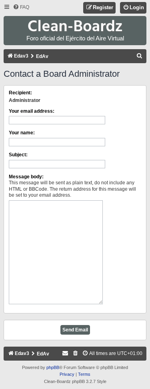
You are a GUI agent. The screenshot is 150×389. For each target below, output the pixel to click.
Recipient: (20, 93)
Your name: (22, 133)
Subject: (18, 155)
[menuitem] (21, 7)
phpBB (52, 367)
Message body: (26, 177)
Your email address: (31, 111)
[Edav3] (75, 26)
